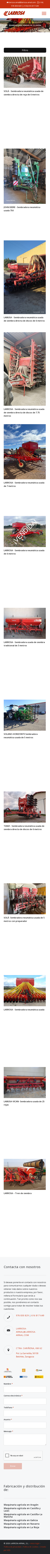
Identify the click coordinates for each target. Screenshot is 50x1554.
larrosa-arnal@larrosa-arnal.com (22, 2)
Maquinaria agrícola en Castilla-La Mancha (23, 1515)
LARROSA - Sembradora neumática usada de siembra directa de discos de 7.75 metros (24, 412)
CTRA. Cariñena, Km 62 (29, 1348)
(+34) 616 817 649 (31, 6)
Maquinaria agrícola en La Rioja (21, 1527)
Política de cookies (30, 1547)
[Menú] (42, 13)
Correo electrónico (13, 1395)
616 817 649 (37, 1315)
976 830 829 (22, 1315)
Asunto (8, 1419)
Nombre (8, 1383)
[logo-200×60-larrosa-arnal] (21, 13)
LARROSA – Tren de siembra (18, 1193)
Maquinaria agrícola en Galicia (21, 1520)
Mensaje (8, 1431)
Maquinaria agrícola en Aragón (21, 1504)
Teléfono (9, 1407)
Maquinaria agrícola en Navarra (21, 1523)
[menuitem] (42, 13)
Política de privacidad (12, 1547)
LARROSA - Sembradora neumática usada (24, 1009)
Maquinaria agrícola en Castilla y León (22, 1509)
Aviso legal (34, 1543)
